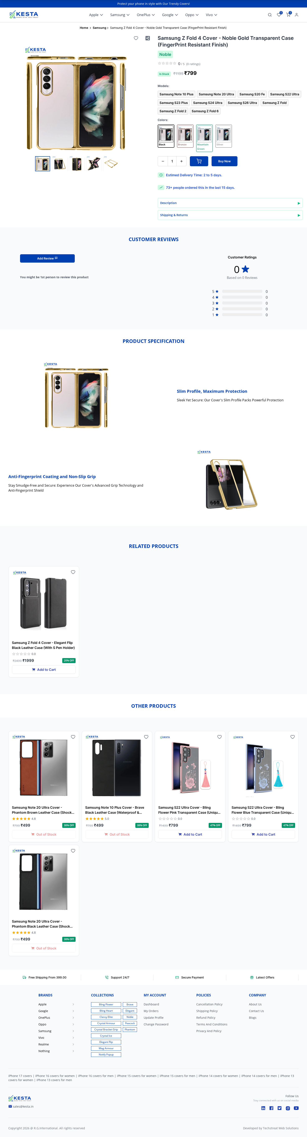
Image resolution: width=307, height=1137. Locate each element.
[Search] (269, 15)
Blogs (252, 1018)
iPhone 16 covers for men (96, 1076)
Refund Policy (205, 1018)
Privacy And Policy (208, 1031)
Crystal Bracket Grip (106, 1029)
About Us (255, 1004)
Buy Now (224, 161)
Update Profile (154, 1018)
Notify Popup (106, 1054)
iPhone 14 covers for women (218, 1076)
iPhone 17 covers (20, 1076)
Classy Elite (106, 1017)
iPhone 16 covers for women (55, 1076)
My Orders (151, 1011)
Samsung (99, 27)
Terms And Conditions (211, 1024)
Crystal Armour (106, 1023)
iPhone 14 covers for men (259, 1076)
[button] (61, 1004)
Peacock (130, 1023)
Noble (130, 1017)
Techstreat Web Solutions (281, 1128)
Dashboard (151, 1004)
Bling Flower (106, 1004)
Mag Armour (106, 1048)
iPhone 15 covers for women (136, 1076)
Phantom (130, 1029)
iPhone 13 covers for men (54, 1080)
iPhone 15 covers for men (177, 1076)
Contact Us (256, 1011)
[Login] (296, 15)
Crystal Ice (106, 1036)
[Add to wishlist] (135, 38)
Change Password (156, 1024)
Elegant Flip (106, 1042)
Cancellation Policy (209, 1004)
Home (84, 27)
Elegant (130, 1010)
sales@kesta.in (23, 1106)
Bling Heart (106, 1010)
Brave (130, 1004)
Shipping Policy (207, 1011)
